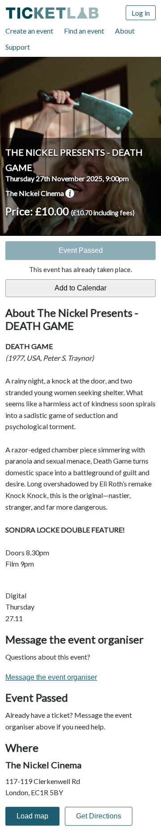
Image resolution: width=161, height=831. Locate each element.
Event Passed (81, 250)
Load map (32, 816)
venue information (69, 193)
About (125, 30)
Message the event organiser (51, 677)
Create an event (29, 30)
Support (17, 47)
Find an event (84, 30)
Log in (140, 13)
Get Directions (98, 816)
